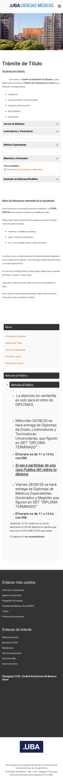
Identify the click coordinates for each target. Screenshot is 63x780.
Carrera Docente (9, 664)
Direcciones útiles (14, 363)
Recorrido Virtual (10, 642)
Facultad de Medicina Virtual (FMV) (18, 606)
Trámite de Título (13, 343)
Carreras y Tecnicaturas (13, 590)
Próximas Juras (13, 356)
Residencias (7, 648)
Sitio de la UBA (9, 658)
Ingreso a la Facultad (11, 595)
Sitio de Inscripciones (12, 653)
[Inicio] (31, 5)
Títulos (5, 611)
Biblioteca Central (10, 637)
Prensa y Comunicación (13, 616)
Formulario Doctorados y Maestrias (25, 169)
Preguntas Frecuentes (12, 601)
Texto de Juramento (15, 349)
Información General (15, 336)
